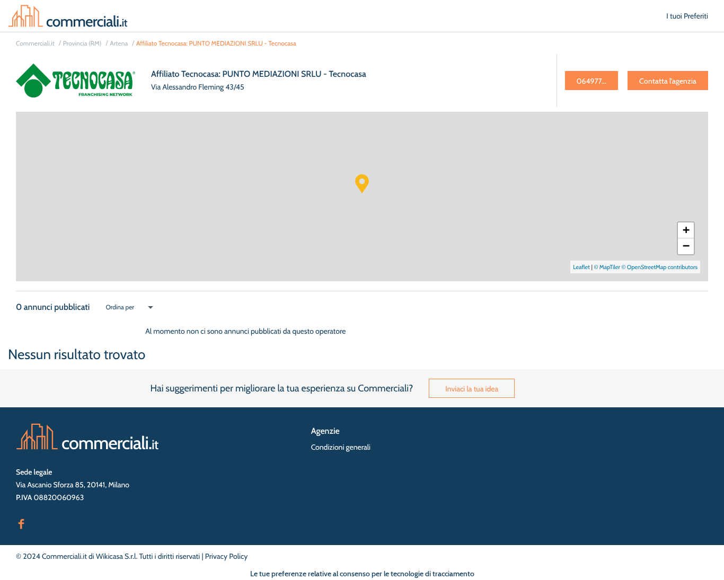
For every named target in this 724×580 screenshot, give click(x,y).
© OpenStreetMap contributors (659, 267)
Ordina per (119, 307)
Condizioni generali (340, 447)
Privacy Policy (226, 556)
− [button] (686, 246)
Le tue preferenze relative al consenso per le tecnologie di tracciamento (362, 573)
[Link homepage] (87, 436)
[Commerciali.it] (68, 16)
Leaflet (581, 267)
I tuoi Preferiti (687, 16)
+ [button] (686, 230)
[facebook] (21, 522)
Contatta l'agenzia (667, 81)
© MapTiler (607, 267)
